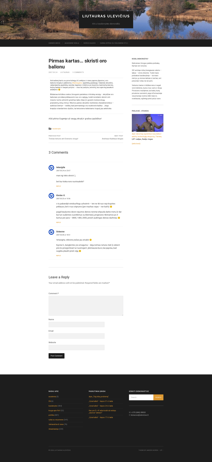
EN (50, 401)
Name (51, 319)
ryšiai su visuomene (56, 420)
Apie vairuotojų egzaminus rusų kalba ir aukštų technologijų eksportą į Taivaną (146, 135)
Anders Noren (152, 450)
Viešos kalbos (89, 43)
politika (51, 415)
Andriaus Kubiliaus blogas (112, 137)
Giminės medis (54, 43)
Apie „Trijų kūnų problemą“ (99, 397)
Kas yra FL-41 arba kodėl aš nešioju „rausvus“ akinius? (102, 411)
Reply (58, 186)
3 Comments (78, 72)
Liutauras (65, 72)
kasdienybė (57, 129)
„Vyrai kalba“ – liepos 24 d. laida (101, 406)
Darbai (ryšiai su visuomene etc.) (114, 43)
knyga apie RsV (54, 410)
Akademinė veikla (72, 43)
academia (52, 397)
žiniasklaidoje (54, 429)
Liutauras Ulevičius (106, 16)
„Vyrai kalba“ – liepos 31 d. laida (101, 401)
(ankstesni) (136, 144)
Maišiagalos (77, 83)
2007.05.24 (53, 72)
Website (52, 342)
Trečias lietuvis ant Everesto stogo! (63, 137)
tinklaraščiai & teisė (56, 424)
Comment (54, 293)
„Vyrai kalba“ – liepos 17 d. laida (101, 417)
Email (51, 331)
